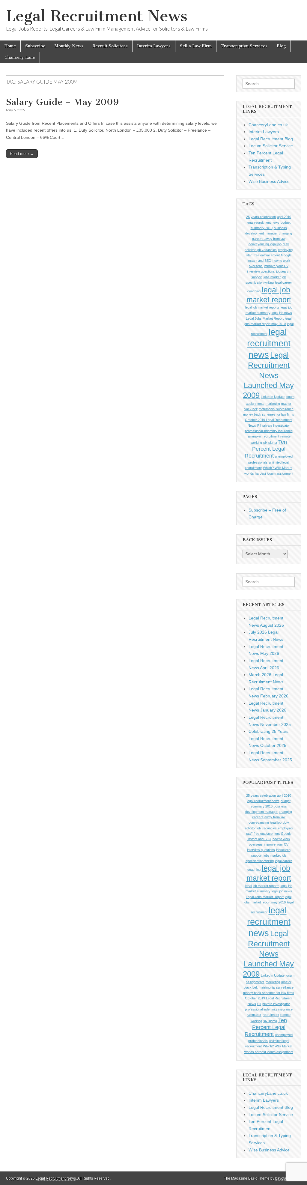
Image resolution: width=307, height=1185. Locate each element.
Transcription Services (244, 46)
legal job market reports (262, 307)
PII (259, 425)
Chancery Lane (19, 57)
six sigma (270, 442)
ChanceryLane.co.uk (268, 124)
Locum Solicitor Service (271, 145)
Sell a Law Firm (196, 46)
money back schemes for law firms (268, 414)
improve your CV (276, 266)
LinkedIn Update (273, 396)
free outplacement (267, 255)
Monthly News (69, 46)
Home (10, 46)
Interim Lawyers (154, 46)
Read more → (22, 153)
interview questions (261, 271)
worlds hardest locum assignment (268, 473)
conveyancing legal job (265, 244)
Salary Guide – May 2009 (62, 102)
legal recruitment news (269, 343)
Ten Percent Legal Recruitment (266, 449)
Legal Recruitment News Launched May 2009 (268, 375)
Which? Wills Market (277, 468)
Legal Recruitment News (96, 16)
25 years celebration (261, 217)
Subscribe (35, 46)
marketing (273, 403)
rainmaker (254, 436)
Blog (281, 46)
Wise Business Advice (269, 181)
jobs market (272, 277)
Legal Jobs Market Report (265, 318)
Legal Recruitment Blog (271, 138)
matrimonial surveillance (276, 409)
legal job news (282, 313)
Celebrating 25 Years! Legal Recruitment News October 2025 (269, 738)
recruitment (271, 436)
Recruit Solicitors (110, 46)
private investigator (276, 425)
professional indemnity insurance (269, 431)
